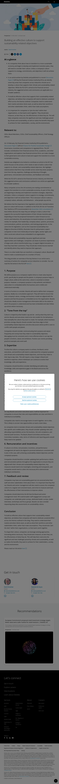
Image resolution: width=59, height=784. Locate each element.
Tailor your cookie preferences (29, 404)
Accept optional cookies (29, 397)
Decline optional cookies (29, 400)
